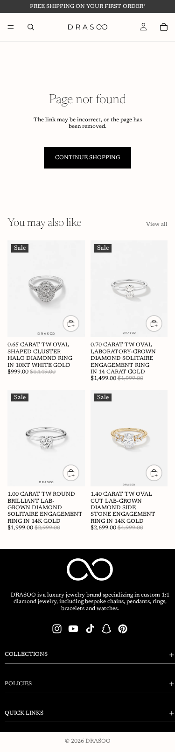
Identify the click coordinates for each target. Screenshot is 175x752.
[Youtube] (73, 628)
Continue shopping (87, 158)
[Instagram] (57, 628)
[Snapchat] (106, 628)
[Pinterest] (122, 628)
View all (157, 224)
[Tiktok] (90, 628)
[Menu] (10, 27)
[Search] (31, 27)
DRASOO (98, 741)
